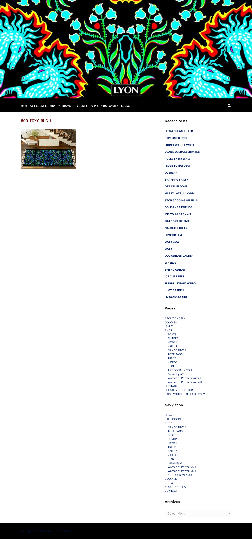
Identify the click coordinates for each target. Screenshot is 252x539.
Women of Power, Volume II (185, 382)
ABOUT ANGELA (109, 105)
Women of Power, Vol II (182, 470)
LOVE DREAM (173, 235)
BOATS (172, 334)
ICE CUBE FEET (174, 276)
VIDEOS (172, 362)
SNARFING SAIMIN (177, 179)
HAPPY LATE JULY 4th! (180, 193)
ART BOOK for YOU (180, 370)
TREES (172, 358)
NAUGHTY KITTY (176, 228)
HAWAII (172, 342)
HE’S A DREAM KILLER (179, 131)
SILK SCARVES (177, 350)
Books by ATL (176, 374)
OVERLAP (171, 172)
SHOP (53, 105)
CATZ (168, 248)
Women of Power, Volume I (184, 378)
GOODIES (82, 105)
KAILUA (172, 346)
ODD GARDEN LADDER (179, 255)
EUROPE (173, 338)
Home (23, 105)
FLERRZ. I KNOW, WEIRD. (180, 283)
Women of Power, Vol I (182, 466)
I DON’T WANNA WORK (179, 145)
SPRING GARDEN (175, 269)
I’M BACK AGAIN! (176, 297)
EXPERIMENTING (176, 138)
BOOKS (66, 105)
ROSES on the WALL (177, 158)
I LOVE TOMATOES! (177, 165)
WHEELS (170, 262)
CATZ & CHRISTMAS (178, 221)
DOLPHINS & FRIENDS (178, 207)
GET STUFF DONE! (176, 186)
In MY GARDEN (174, 290)
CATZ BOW (172, 241)
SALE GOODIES (38, 105)
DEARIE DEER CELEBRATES (182, 151)
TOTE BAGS (175, 354)
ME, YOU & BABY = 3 (178, 214)
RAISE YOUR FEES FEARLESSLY (185, 394)
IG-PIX (94, 105)
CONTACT (126, 105)
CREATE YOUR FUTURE (179, 390)
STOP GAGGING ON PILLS (181, 200)
